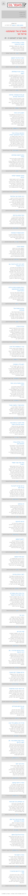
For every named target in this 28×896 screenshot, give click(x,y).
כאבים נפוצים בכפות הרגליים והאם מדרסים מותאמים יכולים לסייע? (16, 289)
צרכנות (16, 866)
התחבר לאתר (20, 25)
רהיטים (16, 458)
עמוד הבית (23, 27)
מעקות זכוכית (20, 246)
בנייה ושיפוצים (15, 342)
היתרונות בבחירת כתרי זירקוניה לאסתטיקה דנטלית (16, 134)
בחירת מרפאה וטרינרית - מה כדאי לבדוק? (16, 651)
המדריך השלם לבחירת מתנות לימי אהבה (18, 43)
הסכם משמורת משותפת (17, 233)
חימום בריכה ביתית (19, 113)
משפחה (16, 108)
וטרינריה (16, 667)
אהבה (17, 53)
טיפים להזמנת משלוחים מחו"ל (18, 156)
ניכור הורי (21, 615)
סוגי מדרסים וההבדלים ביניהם (18, 707)
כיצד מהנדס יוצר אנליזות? (17, 196)
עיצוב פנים (16, 418)
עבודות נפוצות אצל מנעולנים (18, 309)
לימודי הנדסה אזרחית (18, 574)
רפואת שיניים (15, 150)
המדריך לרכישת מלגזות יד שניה (17, 872)
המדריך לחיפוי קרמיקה (18, 783)
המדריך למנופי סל (19, 855)
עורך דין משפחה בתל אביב (16, 346)
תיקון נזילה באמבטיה (18, 364)
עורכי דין (16, 241)
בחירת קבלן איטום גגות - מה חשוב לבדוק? (16, 741)
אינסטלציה (16, 378)
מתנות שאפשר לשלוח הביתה (18, 176)
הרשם (13, 25)
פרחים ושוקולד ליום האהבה (16, 672)
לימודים (16, 588)
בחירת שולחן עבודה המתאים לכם (18, 443)
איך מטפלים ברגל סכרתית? (16, 802)
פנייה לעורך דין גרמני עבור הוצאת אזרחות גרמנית (17, 423)
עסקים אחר (16, 736)
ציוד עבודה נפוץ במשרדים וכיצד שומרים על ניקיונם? (17, 594)
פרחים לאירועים (20, 521)
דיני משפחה (15, 359)
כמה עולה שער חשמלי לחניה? (18, 463)
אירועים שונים (15, 534)
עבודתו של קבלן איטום (18, 835)
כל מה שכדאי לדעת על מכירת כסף (17, 486)
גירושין (17, 626)
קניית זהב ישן (20, 631)
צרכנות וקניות (15, 191)
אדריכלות (16, 259)
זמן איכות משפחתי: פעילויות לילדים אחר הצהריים (16, 95)
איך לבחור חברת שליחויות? (16, 689)
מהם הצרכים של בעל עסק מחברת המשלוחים (17, 820)
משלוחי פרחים (15, 684)
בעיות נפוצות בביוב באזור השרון (17, 384)
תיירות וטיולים (15, 282)
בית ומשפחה (15, 128)
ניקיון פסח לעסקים (19, 557)
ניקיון (17, 569)
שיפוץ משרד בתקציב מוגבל (16, 405)
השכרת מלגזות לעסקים (17, 58)
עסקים (17, 67)
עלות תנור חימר (20, 764)
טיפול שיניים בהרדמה (18, 215)
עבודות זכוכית (20, 326)
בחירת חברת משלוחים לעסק (18, 72)
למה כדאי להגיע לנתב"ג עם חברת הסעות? (16, 265)
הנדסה (16, 210)
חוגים (17, 516)
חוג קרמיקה (21, 504)
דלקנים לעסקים (20, 539)
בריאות (16, 303)
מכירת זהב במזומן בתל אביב (16, 723)
